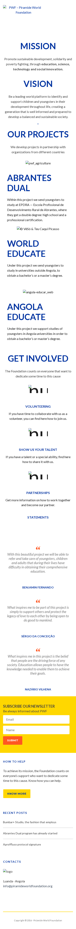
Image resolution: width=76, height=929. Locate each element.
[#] (17, 897)
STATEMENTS (38, 517)
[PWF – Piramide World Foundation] (23, 9)
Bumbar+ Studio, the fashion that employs (29, 822)
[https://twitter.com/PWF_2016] (11, 897)
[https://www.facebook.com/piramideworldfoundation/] (4, 897)
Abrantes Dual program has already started (30, 833)
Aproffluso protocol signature (22, 844)
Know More (16, 793)
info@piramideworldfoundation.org (27, 886)
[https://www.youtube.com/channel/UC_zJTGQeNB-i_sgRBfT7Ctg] (23, 897)
